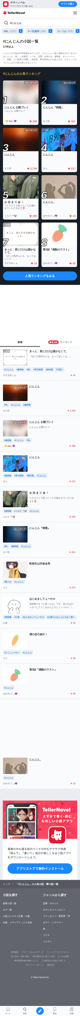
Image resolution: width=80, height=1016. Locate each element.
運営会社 (51, 965)
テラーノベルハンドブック (32, 952)
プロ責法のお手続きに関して (53, 961)
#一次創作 (37, 31)
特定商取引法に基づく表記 (44, 956)
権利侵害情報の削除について (26, 961)
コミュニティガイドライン (58, 952)
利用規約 (14, 952)
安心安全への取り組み (20, 956)
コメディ (47, 941)
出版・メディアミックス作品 (17, 922)
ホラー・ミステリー (53, 922)
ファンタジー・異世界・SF (56, 916)
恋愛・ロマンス (51, 903)
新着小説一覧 (9, 903)
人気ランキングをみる (40, 275)
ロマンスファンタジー (54, 909)
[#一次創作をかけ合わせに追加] (51, 31)
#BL (10, 31)
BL (44, 929)
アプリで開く (67, 4)
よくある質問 (63, 956)
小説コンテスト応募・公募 (16, 916)
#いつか (65, 31)
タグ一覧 (7, 909)
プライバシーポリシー (34, 965)
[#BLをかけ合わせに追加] (21, 31)
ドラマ (46, 935)
